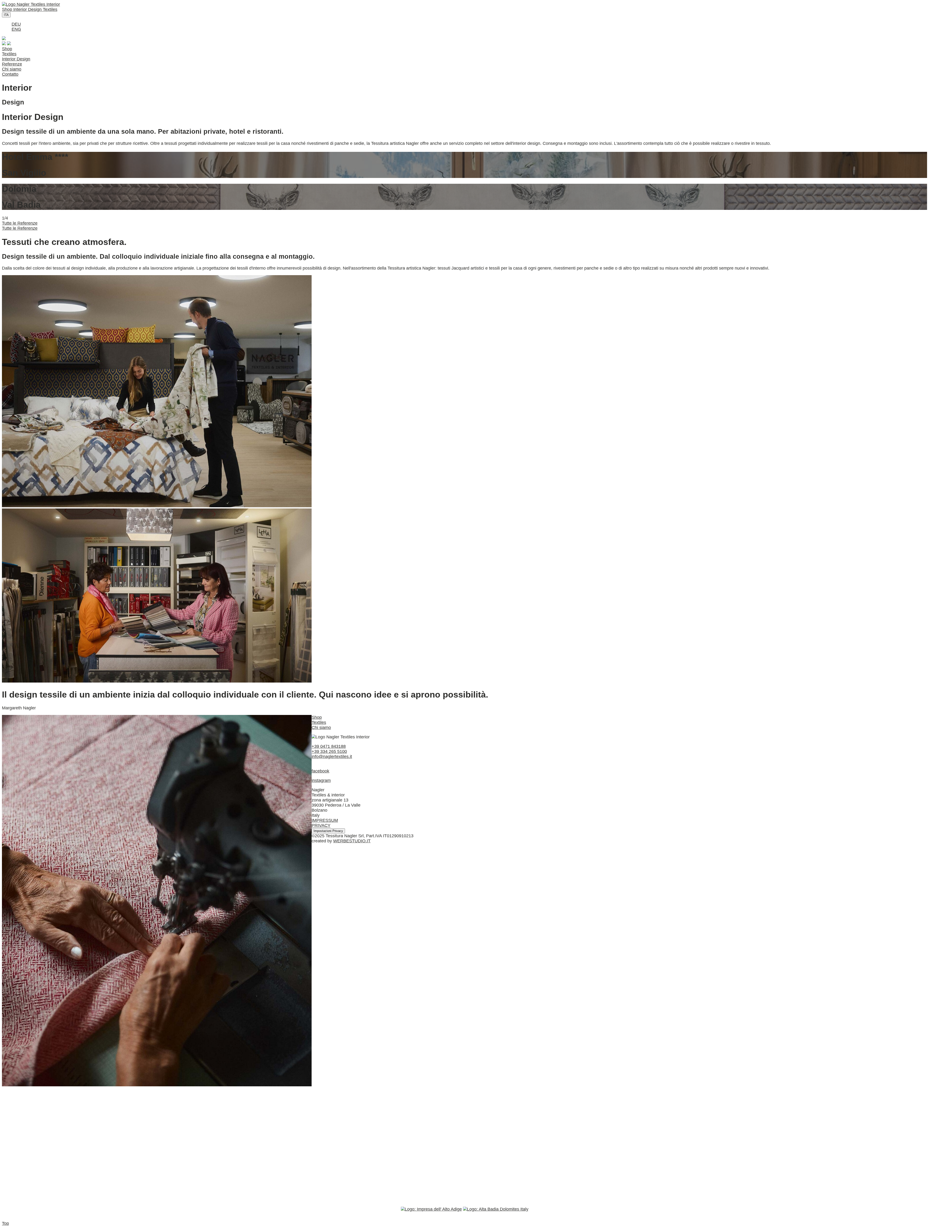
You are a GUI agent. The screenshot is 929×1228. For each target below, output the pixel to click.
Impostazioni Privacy (328, 831)
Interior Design (28, 9)
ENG (16, 29)
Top (5, 1223)
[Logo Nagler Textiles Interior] (31, 4)
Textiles (50, 9)
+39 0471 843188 (329, 746)
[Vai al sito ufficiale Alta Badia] (495, 1209)
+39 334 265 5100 (329, 751)
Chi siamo (11, 69)
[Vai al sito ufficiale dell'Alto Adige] (431, 1209)
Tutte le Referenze (19, 223)
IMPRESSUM (325, 820)
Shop (7, 9)
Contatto (10, 74)
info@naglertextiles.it (332, 756)
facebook (320, 771)
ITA (6, 15)
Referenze (12, 64)
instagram (321, 780)
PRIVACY (321, 825)
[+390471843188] (4, 38)
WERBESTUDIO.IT (352, 840)
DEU (16, 24)
